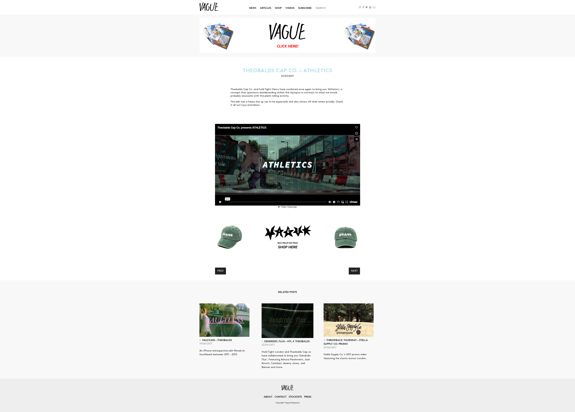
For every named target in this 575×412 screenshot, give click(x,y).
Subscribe (305, 7)
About (268, 396)
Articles (265, 7)
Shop (278, 7)
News (252, 7)
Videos (289, 7)
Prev (220, 271)
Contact (280, 396)
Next (354, 271)
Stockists (295, 396)
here (243, 105)
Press (307, 396)
